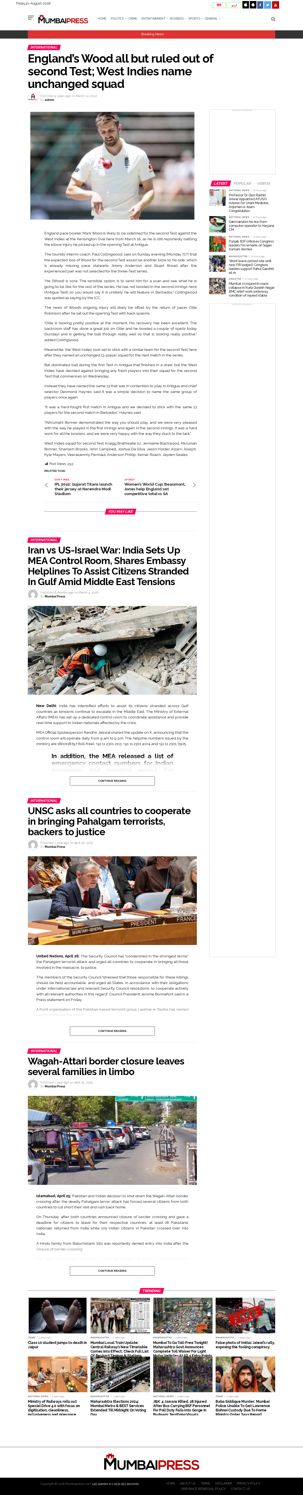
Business (177, 18)
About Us (188, 1483)
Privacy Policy (248, 1483)
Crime (132, 18)
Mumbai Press (55, 596)
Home (102, 18)
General (211, 18)
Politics (117, 18)
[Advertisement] (242, 143)
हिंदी (219, 5)
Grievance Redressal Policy (203, 1488)
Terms (205, 1483)
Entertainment (154, 18)
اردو (234, 5)
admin (49, 100)
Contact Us (240, 1488)
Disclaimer (223, 1483)
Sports (194, 18)
